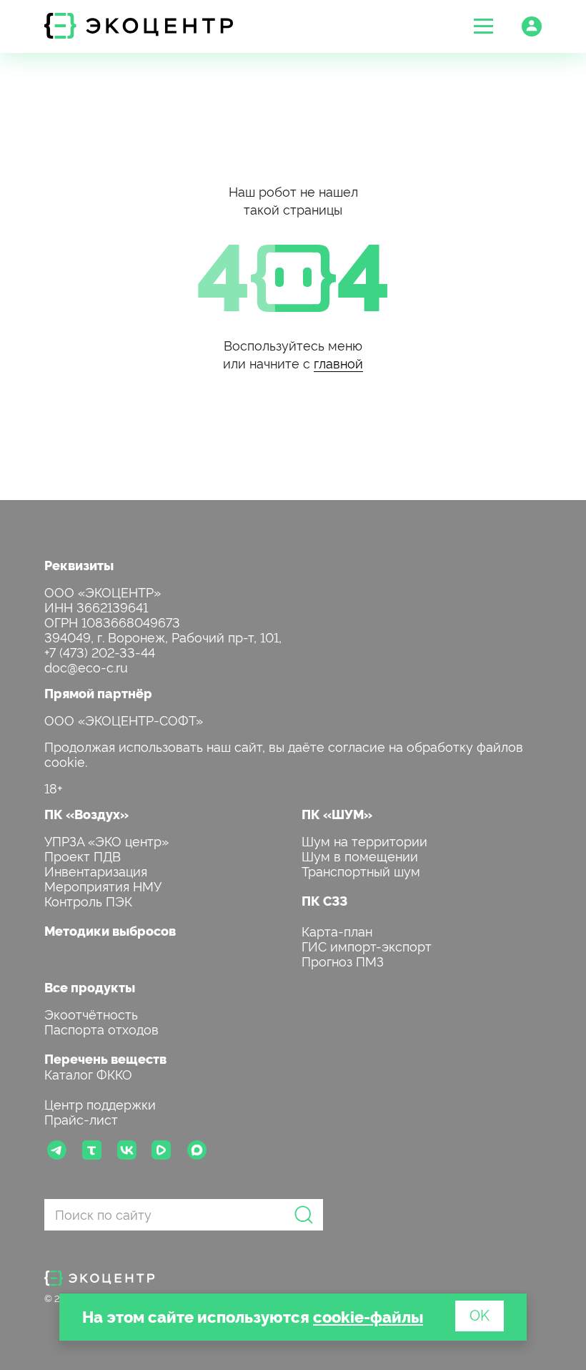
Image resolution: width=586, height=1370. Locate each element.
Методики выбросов (110, 930)
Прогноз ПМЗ (343, 960)
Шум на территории (364, 840)
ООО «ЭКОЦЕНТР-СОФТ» (123, 719)
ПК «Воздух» (86, 814)
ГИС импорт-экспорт (367, 945)
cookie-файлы (368, 1316)
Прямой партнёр (98, 693)
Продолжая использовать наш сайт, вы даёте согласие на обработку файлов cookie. (283, 753)
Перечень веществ (105, 1058)
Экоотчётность (91, 1013)
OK (480, 1314)
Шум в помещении (360, 855)
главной (338, 362)
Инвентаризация (95, 870)
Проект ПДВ (82, 855)
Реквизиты (79, 565)
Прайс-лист (81, 1118)
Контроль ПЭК (88, 900)
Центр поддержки (100, 1103)
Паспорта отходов (101, 1028)
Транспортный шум (361, 870)
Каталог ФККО (88, 1073)
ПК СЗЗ (324, 900)
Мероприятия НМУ (103, 885)
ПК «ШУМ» (337, 814)
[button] (483, 26)
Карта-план (337, 930)
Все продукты (89, 987)
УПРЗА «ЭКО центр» (106, 840)
